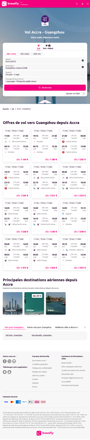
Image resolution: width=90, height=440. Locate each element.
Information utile (67, 374)
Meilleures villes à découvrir (67, 327)
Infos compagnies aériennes (72, 367)
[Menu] (87, 3)
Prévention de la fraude (70, 385)
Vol (13, 109)
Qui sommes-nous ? (39, 360)
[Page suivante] (85, 327)
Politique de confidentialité (42, 368)
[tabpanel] (45, 335)
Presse (34, 387)
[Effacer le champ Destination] (82, 67)
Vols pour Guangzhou (14, 327)
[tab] (38, 47)
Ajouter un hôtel (73, 93)
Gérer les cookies (38, 375)
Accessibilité (66, 382)
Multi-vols (37, 54)
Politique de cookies (39, 372)
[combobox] (45, 60)
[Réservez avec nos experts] (77, 4)
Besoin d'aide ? (67, 363)
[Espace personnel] (82, 4)
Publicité (35, 383)
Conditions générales (40, 364)
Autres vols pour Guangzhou (39, 327)
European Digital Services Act (72, 378)
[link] (16, 145)
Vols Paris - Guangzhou (14, 335)
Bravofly (6, 109)
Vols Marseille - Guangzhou (42, 335)
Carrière (35, 379)
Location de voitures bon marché (73, 370)
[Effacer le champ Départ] (82, 60)
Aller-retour (11, 54)
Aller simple (25, 54)
